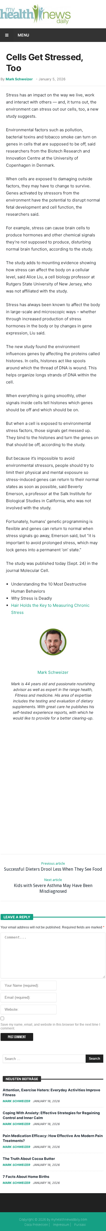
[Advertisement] (53, 786)
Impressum (61, 1225)
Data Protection (36, 1225)
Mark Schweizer (19, 79)
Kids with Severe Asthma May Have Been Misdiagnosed (53, 886)
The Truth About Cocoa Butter (29, 1158)
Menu (23, 35)
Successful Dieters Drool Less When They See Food (53, 866)
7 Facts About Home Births (26, 1176)
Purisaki (80, 1225)
